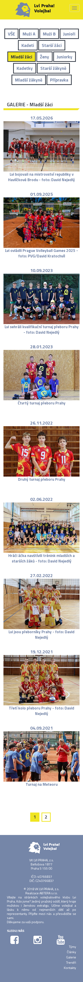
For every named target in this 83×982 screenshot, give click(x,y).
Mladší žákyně (28, 79)
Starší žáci (52, 45)
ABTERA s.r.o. (48, 893)
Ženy (44, 56)
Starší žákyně (53, 68)
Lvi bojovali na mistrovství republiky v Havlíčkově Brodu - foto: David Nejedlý (41, 177)
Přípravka (59, 79)
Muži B (49, 33)
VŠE (11, 33)
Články (71, 951)
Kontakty (70, 967)
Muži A (29, 33)
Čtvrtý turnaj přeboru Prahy (41, 403)
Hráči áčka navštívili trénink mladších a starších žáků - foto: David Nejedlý (41, 558)
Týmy (72, 946)
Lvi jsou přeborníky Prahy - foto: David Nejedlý (41, 634)
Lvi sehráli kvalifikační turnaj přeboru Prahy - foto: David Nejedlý (42, 329)
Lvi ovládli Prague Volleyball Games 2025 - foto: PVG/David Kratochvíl (41, 253)
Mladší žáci (21, 56)
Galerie (71, 957)
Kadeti (27, 45)
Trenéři (71, 962)
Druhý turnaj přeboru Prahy (41, 479)
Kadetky (25, 68)
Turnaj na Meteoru (42, 784)
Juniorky (64, 56)
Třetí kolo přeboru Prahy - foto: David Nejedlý (41, 711)
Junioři (69, 33)
